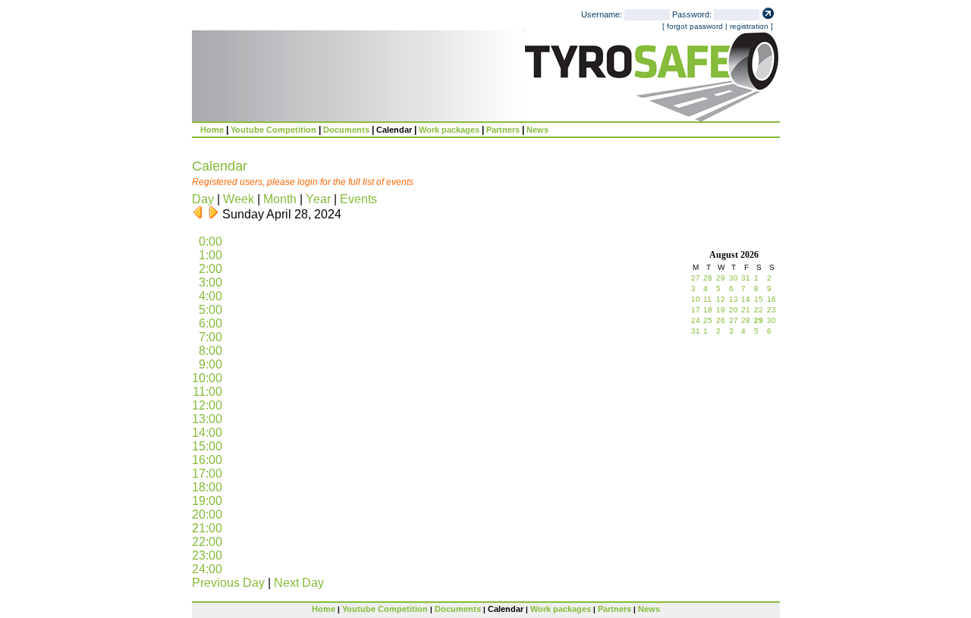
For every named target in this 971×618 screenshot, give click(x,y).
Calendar (394, 129)
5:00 (210, 309)
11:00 (207, 391)
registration (749, 26)
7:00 (210, 337)
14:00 (207, 432)
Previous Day (228, 582)
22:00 (207, 541)
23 (771, 310)
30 (733, 278)
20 (733, 310)
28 (707, 278)
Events (358, 199)
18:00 (207, 487)
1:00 (210, 255)
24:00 (207, 569)
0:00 (210, 241)
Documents (346, 129)
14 (745, 299)
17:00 (207, 473)
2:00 (210, 268)
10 (695, 299)
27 (695, 278)
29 (720, 278)
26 (720, 320)
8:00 (210, 350)
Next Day (299, 582)
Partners (503, 129)
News (537, 129)
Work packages (449, 129)
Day (203, 199)
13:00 (207, 419)
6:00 (210, 323)
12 (720, 299)
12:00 (207, 405)
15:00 (207, 446)
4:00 (210, 296)
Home (212, 129)
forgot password (695, 26)
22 (758, 310)
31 (745, 278)
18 (707, 310)
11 (707, 299)
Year (318, 199)
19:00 (207, 500)
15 (758, 299)
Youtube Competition (273, 129)
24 (695, 320)
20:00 (207, 514)
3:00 (210, 282)
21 (745, 310)
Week (238, 199)
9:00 (210, 364)
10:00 (207, 378)
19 (720, 310)
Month (280, 199)
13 (733, 299)
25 (707, 320)
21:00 (207, 528)
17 (695, 310)
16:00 (207, 459)
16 (771, 299)
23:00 (207, 555)
